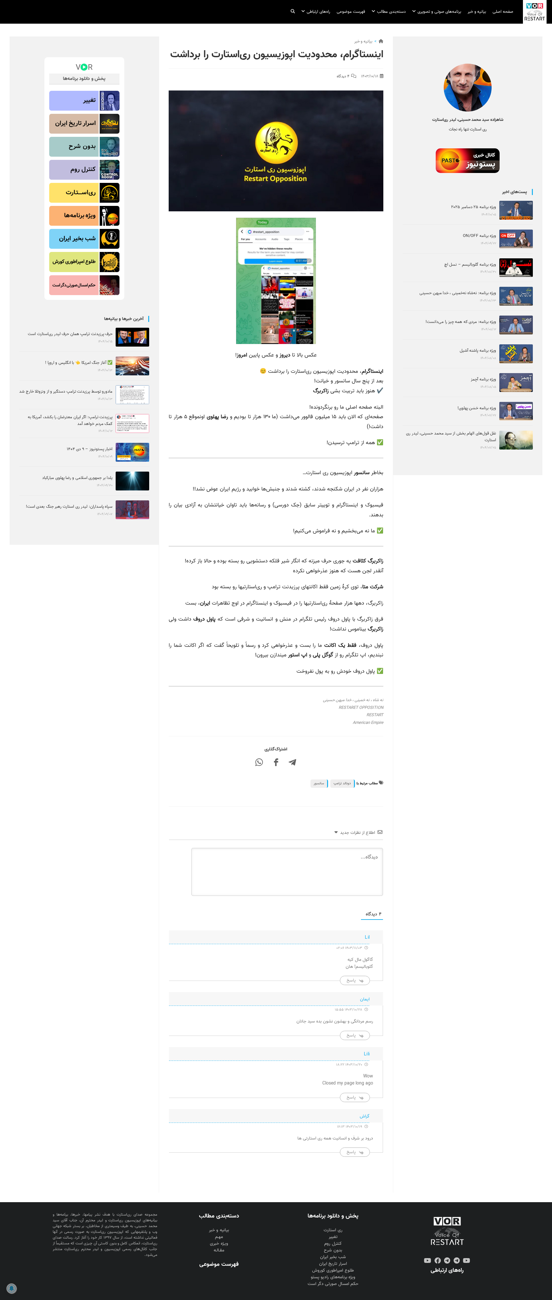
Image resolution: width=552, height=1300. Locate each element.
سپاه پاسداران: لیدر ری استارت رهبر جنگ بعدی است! (69, 506)
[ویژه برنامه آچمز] (516, 382)
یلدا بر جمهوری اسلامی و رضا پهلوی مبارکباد (77, 478)
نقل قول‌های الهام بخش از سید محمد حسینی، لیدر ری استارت (451, 437)
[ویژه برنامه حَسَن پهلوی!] (516, 411)
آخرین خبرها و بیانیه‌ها (123, 319)
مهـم (219, 1237)
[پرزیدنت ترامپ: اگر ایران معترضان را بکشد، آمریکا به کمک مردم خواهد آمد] (132, 423)
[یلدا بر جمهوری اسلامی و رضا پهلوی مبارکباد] (132, 481)
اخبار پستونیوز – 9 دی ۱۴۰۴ (89, 449)
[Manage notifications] (11, 1288)
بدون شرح (333, 1250)
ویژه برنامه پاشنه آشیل (478, 350)
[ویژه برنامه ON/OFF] (516, 239)
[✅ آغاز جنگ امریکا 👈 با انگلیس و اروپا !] (132, 365)
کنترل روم (332, 1244)
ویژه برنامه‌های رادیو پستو (333, 1277)
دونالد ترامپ (342, 783)
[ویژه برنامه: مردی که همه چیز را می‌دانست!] (516, 325)
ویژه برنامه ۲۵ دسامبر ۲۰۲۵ (473, 207)
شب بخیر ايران (333, 1257)
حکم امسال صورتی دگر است (333, 1284)
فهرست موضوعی (218, 1264)
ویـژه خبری (219, 1244)
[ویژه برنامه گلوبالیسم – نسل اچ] (516, 267)
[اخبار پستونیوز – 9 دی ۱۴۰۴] (132, 452)
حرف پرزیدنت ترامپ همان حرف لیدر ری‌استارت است (70, 334)
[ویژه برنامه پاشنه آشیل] (516, 353)
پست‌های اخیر (514, 192)
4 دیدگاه (343, 76)
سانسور (319, 783)
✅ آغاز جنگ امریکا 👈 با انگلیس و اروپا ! (78, 362)
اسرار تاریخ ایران (333, 1264)
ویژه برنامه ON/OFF (479, 235)
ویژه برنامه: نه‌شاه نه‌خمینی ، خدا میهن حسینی (457, 293)
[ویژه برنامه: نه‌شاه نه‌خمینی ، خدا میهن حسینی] (516, 296)
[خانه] (381, 41)
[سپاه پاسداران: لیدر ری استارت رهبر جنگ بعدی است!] (132, 509)
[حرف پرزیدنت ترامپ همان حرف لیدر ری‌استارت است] (132, 337)
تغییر (333, 1237)
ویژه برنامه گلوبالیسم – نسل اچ (470, 264)
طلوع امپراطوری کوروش (333, 1270)
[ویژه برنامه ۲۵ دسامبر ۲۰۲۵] (516, 210)
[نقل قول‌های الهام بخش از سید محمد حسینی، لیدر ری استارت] (516, 440)
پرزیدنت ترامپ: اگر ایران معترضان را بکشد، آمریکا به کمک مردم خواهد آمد (70, 420)
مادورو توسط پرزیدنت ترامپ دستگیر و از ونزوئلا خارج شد (65, 391)
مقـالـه (219, 1250)
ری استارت (333, 1230)
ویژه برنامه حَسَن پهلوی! (476, 408)
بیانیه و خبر (363, 41)
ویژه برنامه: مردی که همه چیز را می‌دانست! (460, 321)
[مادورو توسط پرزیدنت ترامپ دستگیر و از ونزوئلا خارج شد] (132, 394)
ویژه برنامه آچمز (483, 379)
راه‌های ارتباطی (447, 1270)
